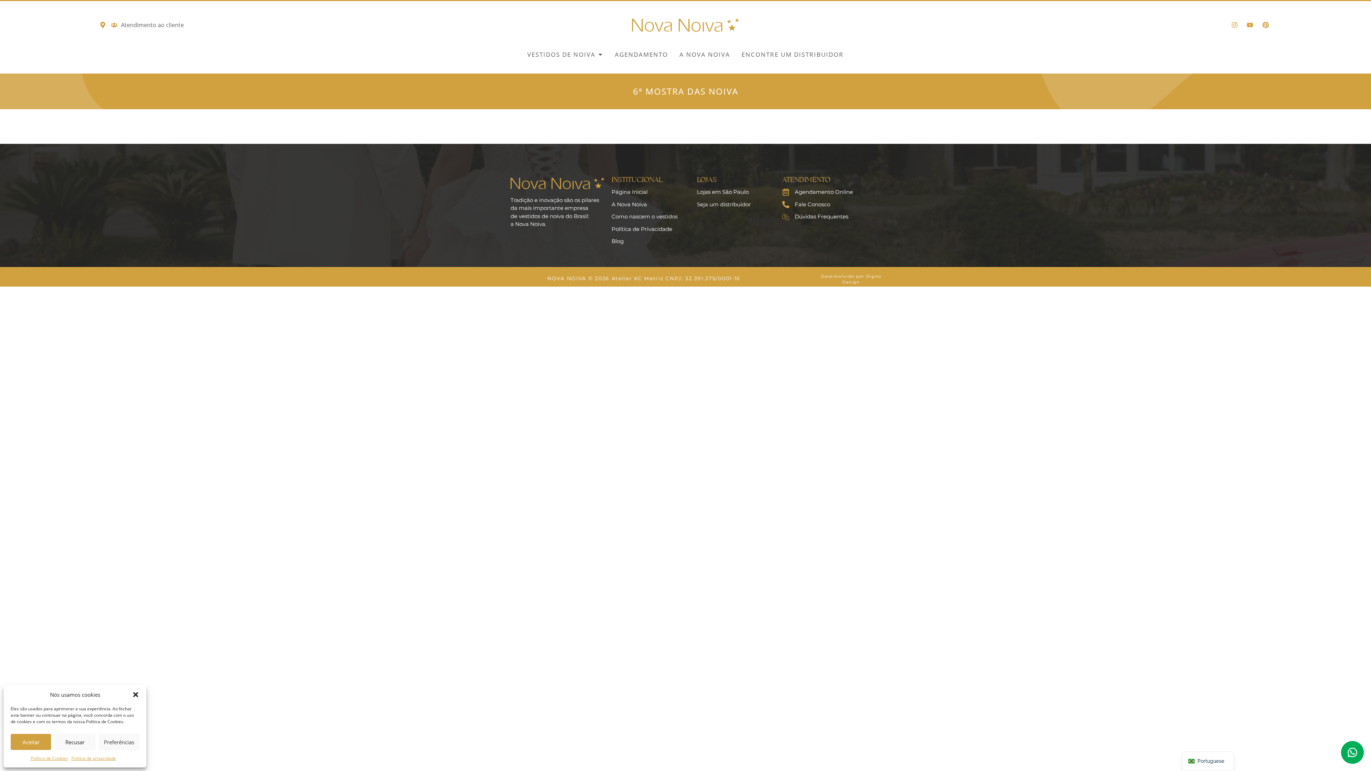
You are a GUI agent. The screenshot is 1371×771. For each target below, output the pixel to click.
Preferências (119, 742)
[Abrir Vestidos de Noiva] (600, 54)
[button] (135, 694)
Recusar (75, 742)
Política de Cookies (49, 758)
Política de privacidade (93, 758)
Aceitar (31, 742)
